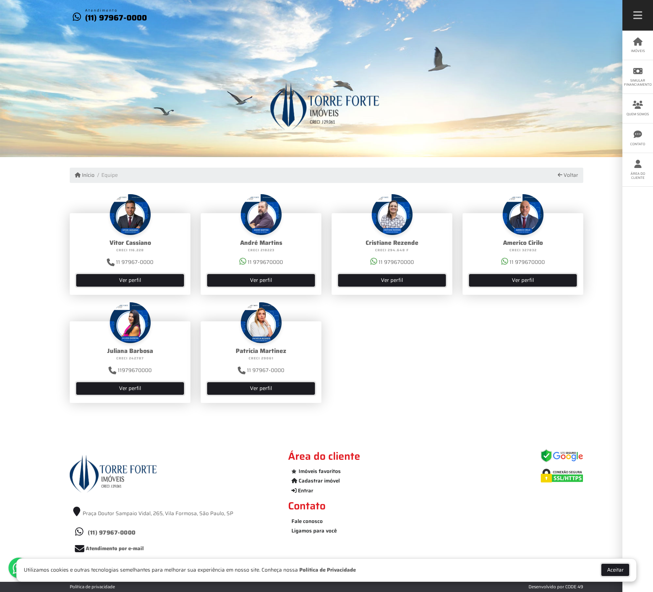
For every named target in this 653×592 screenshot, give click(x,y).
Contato (637, 144)
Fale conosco (307, 521)
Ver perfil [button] (130, 280)
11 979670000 (264, 262)
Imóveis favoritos (320, 471)
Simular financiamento (638, 82)
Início (88, 175)
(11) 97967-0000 (116, 18)
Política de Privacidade (327, 570)
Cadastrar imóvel (318, 481)
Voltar (570, 175)
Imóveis (638, 50)
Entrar (305, 491)
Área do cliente (638, 175)
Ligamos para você (314, 531)
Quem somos (637, 114)
